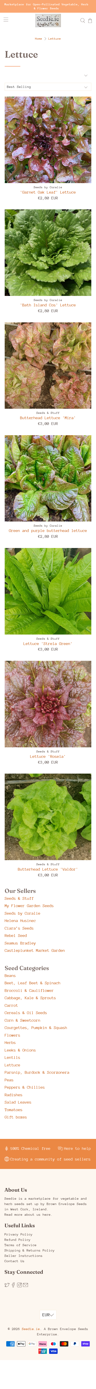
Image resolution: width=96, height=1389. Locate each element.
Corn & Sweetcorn (22, 1020)
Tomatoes (14, 1110)
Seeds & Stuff (19, 898)
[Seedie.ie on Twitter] (7, 1286)
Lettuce (54, 38)
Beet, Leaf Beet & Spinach (33, 983)
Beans (10, 975)
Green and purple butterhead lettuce (48, 530)
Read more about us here (27, 1214)
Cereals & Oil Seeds (26, 1013)
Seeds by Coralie (22, 913)
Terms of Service (20, 1245)
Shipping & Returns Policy (29, 1250)
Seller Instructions (23, 1256)
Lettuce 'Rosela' (48, 756)
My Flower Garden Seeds (29, 906)
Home (38, 38)
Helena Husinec (20, 920)
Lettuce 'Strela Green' (48, 643)
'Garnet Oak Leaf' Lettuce (48, 192)
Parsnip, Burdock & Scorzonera (37, 1072)
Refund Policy (17, 1239)
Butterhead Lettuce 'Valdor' (48, 869)
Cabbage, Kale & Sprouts (30, 998)
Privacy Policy (18, 1234)
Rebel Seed (16, 935)
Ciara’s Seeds (19, 928)
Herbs (10, 1042)
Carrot (11, 1005)
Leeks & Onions (20, 1050)
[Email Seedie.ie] (25, 1286)
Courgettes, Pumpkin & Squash (36, 1027)
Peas (9, 1080)
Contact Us (14, 1261)
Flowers (12, 1035)
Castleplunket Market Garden (35, 950)
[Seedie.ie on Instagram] (19, 1286)
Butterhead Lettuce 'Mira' (48, 418)
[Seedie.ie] (48, 20)
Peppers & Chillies (25, 1087)
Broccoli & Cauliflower (29, 990)
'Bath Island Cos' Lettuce (48, 305)
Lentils (12, 1057)
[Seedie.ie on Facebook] (13, 1286)
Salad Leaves (18, 1102)
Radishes (14, 1095)
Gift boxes (16, 1117)
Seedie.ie (31, 1329)
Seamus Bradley (20, 943)
